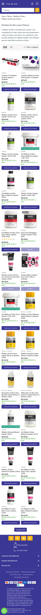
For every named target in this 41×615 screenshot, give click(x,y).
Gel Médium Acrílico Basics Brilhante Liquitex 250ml (10, 195)
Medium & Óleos (19, 16)
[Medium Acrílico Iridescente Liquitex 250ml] (11, 456)
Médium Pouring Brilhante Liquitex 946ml (11, 433)
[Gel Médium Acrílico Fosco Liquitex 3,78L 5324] (11, 301)
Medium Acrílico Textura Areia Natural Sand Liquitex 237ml (29, 116)
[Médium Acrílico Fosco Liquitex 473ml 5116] (11, 101)
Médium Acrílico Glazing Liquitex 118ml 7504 (29, 194)
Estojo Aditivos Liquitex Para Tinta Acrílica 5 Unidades (29, 277)
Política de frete (28, 574)
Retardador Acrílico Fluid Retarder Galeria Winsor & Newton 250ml (11, 395)
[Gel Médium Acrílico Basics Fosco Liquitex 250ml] (30, 456)
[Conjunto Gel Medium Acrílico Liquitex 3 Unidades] (11, 62)
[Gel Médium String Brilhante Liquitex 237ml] (30, 419)
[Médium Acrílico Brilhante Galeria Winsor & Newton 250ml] (30, 301)
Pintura (9, 16)
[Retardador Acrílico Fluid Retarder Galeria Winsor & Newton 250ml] (11, 379)
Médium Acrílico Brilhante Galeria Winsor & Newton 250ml (30, 316)
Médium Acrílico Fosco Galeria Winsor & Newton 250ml (10, 355)
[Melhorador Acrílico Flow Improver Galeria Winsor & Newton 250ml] (30, 379)
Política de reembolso (12, 572)
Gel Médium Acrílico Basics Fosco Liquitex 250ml (28, 471)
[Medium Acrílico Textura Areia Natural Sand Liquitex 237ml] (30, 101)
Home (4, 16)
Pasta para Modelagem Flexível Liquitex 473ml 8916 (29, 234)
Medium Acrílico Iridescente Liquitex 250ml (11, 470)
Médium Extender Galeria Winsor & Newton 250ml (29, 354)
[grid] (5, 47)
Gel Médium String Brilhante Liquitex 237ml (29, 433)
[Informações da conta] (32, 3)
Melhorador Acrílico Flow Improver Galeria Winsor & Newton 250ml (30, 395)
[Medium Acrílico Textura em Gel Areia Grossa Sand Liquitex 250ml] (11, 261)
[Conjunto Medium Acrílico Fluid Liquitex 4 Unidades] (30, 62)
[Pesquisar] (37, 10)
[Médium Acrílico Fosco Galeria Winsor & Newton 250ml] (11, 340)
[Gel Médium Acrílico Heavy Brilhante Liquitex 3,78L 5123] (30, 141)
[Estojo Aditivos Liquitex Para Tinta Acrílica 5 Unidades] (30, 261)
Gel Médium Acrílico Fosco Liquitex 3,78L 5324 (11, 315)
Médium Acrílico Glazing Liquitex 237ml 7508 (10, 155)
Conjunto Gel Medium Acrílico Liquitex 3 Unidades (9, 77)
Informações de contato (21, 577)
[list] (11, 47)
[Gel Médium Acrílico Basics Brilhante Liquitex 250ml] (11, 180)
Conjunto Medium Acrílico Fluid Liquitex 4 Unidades (30, 76)
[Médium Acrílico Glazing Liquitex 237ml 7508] (11, 141)
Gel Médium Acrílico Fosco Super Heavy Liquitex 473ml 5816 (11, 234)
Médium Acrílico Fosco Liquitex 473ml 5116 (9, 116)
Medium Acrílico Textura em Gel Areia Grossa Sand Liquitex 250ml (11, 277)
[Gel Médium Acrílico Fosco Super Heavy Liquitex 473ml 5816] (11, 219)
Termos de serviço (15, 574)
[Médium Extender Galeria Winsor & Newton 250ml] (30, 340)
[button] (3, 4)
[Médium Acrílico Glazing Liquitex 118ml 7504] (30, 180)
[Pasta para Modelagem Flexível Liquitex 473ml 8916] (30, 219)
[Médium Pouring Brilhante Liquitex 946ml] (11, 419)
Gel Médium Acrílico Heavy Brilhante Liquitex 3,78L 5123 (29, 156)
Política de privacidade (28, 572)
